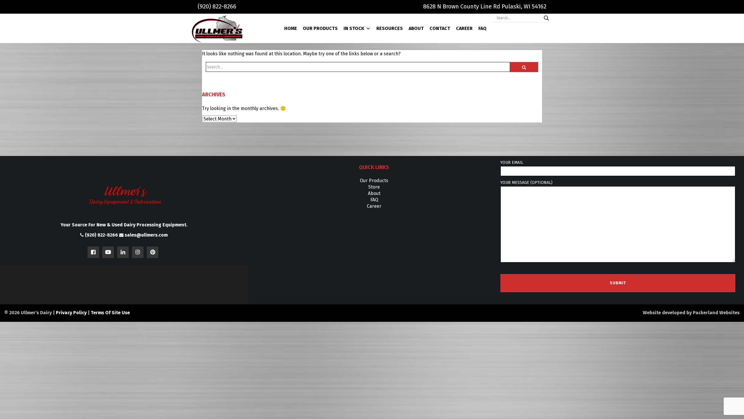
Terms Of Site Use (110, 312)
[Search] (524, 67)
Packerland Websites (716, 312)
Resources (389, 28)
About (416, 28)
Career (464, 28)
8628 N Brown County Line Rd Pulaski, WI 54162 (484, 6)
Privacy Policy (71, 312)
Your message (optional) (526, 182)
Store (374, 187)
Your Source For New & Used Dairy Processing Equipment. (124, 225)
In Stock (354, 28)
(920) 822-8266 (217, 6)
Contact (440, 28)
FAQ (482, 28)
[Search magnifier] (546, 18)
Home (290, 28)
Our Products (320, 28)
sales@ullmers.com (146, 235)
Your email (511, 162)
